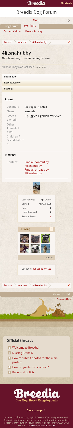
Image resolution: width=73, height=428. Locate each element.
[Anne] (35, 238)
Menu (36, 20)
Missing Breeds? (22, 353)
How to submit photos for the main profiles (35, 360)
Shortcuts (66, 3)
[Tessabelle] (24, 248)
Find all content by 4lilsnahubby (37, 164)
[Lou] (24, 238)
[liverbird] (45, 248)
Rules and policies (24, 372)
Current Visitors (12, 31)
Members (30, 26)
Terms (34, 425)
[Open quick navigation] (68, 42)
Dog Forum (11, 26)
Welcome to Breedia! (25, 348)
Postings (9, 88)
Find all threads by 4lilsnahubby (37, 171)
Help (68, 294)
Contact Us (58, 294)
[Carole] (35, 248)
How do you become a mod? (30, 367)
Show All (48, 257)
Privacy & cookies (46, 425)
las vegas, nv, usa (42, 268)
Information (10, 76)
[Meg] (45, 238)
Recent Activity (33, 31)
